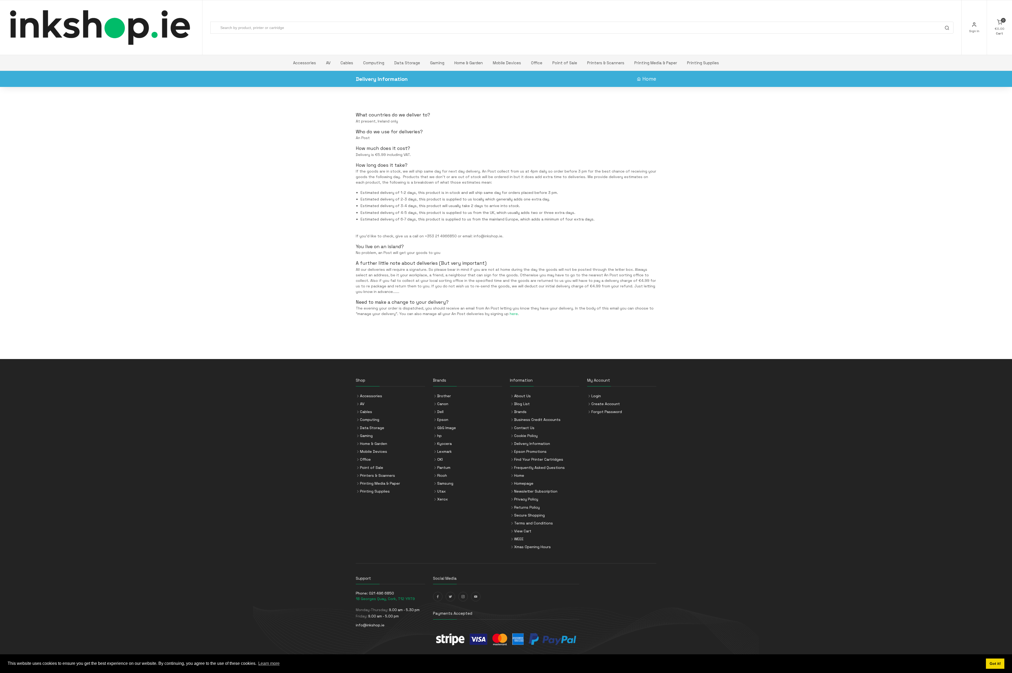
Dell (440, 411)
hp (439, 435)
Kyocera (444, 443)
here (514, 313)
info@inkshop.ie (488, 236)
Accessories (304, 62)
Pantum (443, 467)
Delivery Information (532, 443)
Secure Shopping (529, 515)
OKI (440, 459)
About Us (522, 396)
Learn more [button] (269, 663)
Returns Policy (527, 507)
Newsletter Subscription (535, 491)
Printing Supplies (703, 62)
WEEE (519, 539)
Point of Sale (564, 62)
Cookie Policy (526, 435)
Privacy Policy (526, 499)
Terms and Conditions (533, 523)
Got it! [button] (995, 663)
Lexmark (444, 451)
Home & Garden (468, 62)
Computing (373, 62)
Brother (444, 396)
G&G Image (446, 427)
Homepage (523, 483)
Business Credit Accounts (537, 419)
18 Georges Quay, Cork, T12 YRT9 (385, 598)
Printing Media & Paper (655, 62)
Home (649, 79)
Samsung (445, 483)
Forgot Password (606, 411)
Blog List (522, 403)
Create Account (605, 403)
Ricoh (442, 475)
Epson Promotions (530, 451)
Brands (520, 411)
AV (328, 62)
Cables (346, 62)
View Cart (522, 531)
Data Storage (407, 62)
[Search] (947, 28)
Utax (441, 491)
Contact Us (524, 427)
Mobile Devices (507, 62)
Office (536, 62)
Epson (442, 419)
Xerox (442, 499)
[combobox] (581, 28)
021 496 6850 (381, 593)
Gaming (437, 62)
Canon (442, 403)
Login (596, 396)
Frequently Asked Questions (539, 467)
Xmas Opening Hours (532, 546)
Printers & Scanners (605, 62)
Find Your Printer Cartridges (538, 459)
